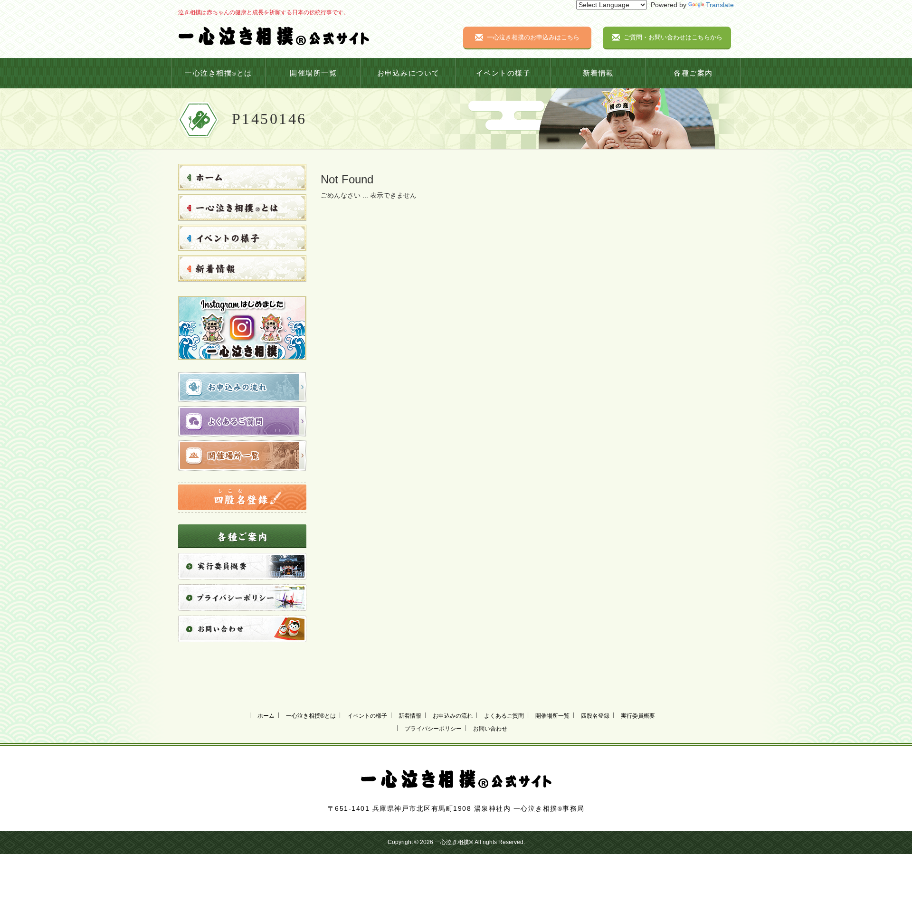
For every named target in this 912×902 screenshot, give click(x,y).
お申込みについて (408, 73)
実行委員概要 (638, 715)
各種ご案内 (693, 73)
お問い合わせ (490, 728)
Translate (720, 5)
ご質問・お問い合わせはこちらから (673, 37)
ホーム (266, 715)
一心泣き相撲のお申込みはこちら (533, 37)
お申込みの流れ (453, 715)
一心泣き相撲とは (218, 73)
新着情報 (598, 73)
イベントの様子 (503, 73)
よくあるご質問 (504, 715)
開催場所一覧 (313, 73)
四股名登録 (595, 715)
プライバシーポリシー (433, 728)
